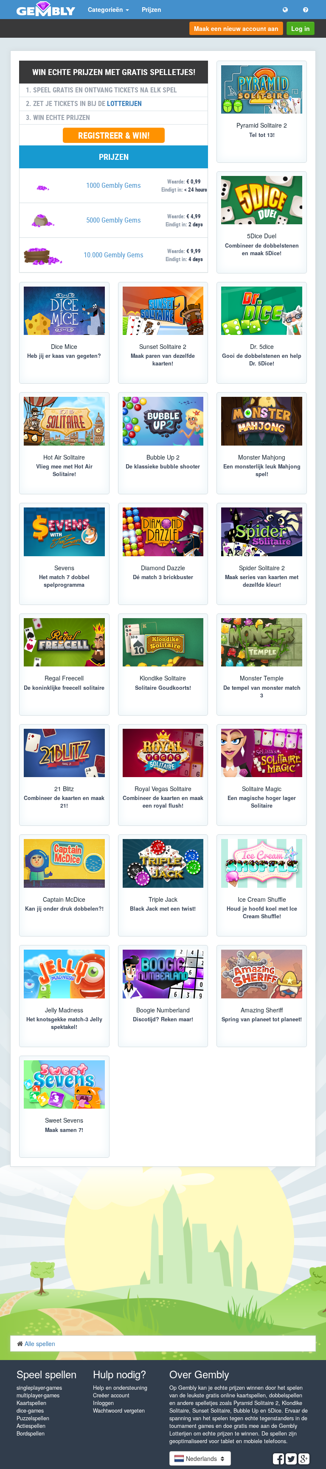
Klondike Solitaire (163, 678)
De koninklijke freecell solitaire (64, 687)
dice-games (30, 1410)
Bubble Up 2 (163, 457)
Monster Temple (262, 678)
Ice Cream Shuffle (262, 899)
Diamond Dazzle (163, 567)
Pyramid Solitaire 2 (261, 125)
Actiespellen (31, 1426)
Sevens (64, 567)
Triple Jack (163, 899)
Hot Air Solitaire (64, 457)
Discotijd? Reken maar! (163, 1019)
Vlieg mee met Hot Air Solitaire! (64, 470)
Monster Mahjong (261, 457)
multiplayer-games (38, 1395)
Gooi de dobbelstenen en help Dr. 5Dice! (261, 359)
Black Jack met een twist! (163, 908)
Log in (300, 28)
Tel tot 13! (262, 135)
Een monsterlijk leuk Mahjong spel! (262, 470)
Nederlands (201, 1458)
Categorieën (106, 9)
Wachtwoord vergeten (119, 1410)
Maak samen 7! (64, 1130)
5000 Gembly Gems (113, 220)
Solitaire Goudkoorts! (163, 687)
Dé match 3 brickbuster (163, 577)
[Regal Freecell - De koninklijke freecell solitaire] (64, 642)
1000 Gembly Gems (113, 185)
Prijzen (151, 9)
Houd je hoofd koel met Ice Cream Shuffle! (262, 912)
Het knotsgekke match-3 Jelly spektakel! (64, 1023)
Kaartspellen (31, 1403)
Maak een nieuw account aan (236, 28)
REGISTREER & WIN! (113, 135)
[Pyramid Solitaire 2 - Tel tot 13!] (261, 89)
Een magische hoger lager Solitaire (262, 801)
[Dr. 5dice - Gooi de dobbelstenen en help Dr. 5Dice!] (261, 311)
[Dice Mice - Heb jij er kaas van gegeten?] (64, 311)
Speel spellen (46, 1373)
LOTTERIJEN (124, 103)
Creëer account (111, 1395)
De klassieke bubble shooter (163, 466)
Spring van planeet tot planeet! (262, 1019)
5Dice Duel (261, 235)
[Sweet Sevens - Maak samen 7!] (64, 1084)
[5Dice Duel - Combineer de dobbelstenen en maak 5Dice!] (261, 200)
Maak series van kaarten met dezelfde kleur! (261, 580)
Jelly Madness (64, 1010)
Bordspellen (31, 1433)
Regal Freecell (64, 678)
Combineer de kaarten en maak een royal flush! (163, 801)
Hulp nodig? (119, 1373)
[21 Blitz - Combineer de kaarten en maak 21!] (64, 753)
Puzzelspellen (33, 1418)
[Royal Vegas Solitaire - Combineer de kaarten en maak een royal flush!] (163, 753)
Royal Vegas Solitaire (163, 788)
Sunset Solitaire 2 (162, 346)
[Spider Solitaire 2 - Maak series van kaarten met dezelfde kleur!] (261, 531)
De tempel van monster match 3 (262, 691)
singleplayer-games (39, 1387)
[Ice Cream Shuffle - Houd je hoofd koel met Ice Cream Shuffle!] (261, 863)
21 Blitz (64, 788)
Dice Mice (64, 346)
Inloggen (103, 1403)
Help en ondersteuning (120, 1387)
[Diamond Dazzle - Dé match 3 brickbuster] (163, 531)
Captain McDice (64, 899)
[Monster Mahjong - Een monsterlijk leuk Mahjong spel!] (261, 421)
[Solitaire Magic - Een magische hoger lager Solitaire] (261, 753)
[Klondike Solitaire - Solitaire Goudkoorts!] (163, 642)
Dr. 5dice (262, 346)
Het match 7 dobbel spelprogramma (64, 580)
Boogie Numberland (163, 1010)
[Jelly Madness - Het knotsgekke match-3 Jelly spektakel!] (64, 974)
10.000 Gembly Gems (113, 254)
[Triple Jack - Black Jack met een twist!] (163, 863)
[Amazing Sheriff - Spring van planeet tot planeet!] (261, 974)
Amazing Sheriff (262, 1010)
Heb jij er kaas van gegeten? (64, 356)
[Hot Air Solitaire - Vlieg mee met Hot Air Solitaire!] (64, 421)
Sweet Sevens (64, 1120)
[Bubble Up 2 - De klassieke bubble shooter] (163, 421)
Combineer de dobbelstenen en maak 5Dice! (262, 249)
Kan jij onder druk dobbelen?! (64, 908)
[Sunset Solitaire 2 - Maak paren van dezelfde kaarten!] (163, 311)
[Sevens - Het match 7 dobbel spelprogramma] (64, 531)
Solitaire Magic (261, 788)
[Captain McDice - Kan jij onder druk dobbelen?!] (64, 863)
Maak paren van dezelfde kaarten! (163, 359)
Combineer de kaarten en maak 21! (64, 801)
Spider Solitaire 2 (262, 567)
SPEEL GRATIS (158, 1054)
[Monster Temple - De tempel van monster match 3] (261, 642)
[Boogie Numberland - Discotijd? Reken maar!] (163, 974)
